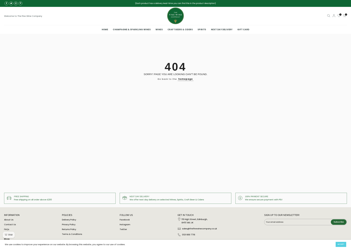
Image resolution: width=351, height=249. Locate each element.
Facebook (125, 219)
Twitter (123, 229)
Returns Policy (69, 229)
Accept (341, 244)
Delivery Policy (69, 219)
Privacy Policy (68, 224)
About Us (8, 219)
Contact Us (10, 224)
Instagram (125, 224)
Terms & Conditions (72, 234)
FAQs (6, 229)
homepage (185, 79)
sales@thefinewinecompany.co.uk (199, 228)
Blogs (7, 238)
